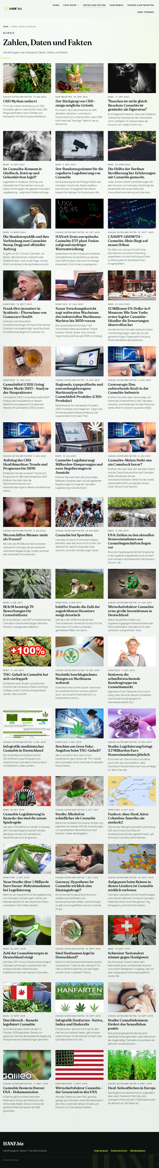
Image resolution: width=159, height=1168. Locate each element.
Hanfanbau (117, 5)
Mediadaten (137, 1150)
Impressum (101, 1150)
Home (56, 5)
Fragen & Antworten (140, 5)
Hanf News (69, 5)
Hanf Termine (145, 12)
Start (5, 26)
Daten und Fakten (94, 5)
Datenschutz (119, 1150)
